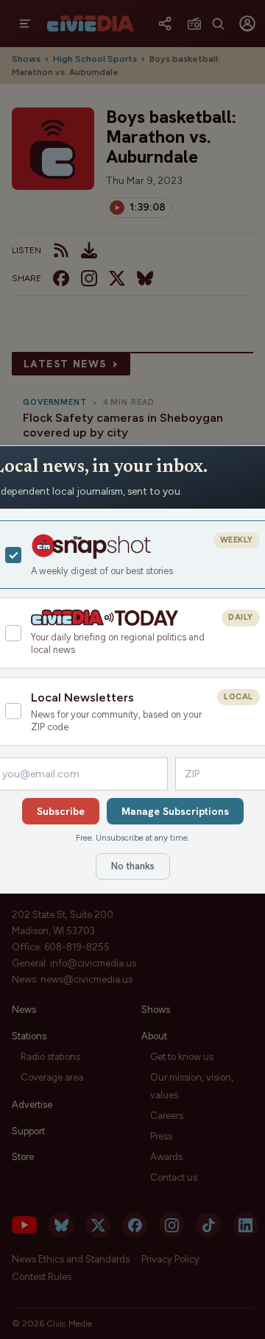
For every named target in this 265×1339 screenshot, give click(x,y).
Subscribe (61, 811)
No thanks (133, 866)
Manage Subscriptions (175, 811)
